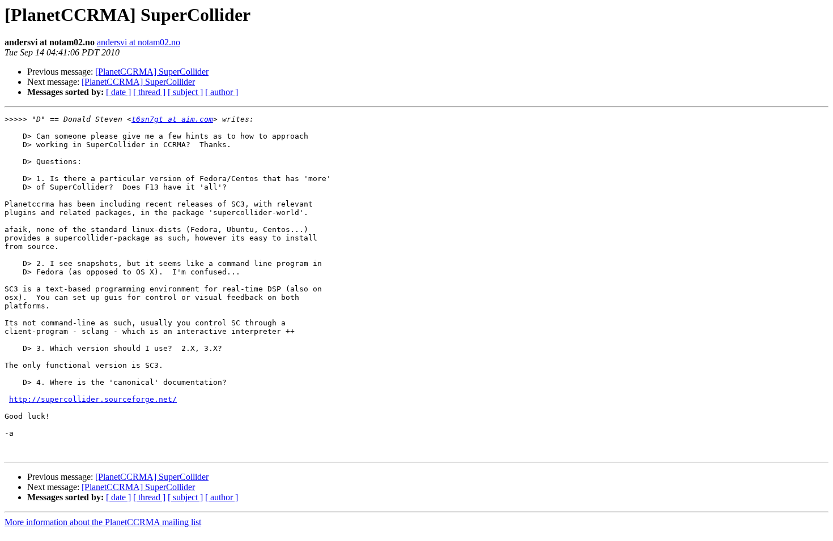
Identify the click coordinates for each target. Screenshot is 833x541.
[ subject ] (185, 92)
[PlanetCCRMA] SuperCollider (152, 71)
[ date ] (118, 92)
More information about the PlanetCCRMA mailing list (103, 522)
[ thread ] (149, 92)
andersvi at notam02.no (138, 42)
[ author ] (221, 92)
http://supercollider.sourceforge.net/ (93, 399)
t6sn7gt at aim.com (172, 119)
